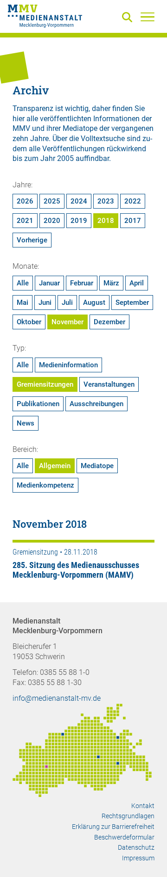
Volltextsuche (103, 138)
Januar (49, 283)
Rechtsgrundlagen (128, 816)
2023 (105, 201)
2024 (79, 201)
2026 (25, 201)
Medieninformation (68, 365)
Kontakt (142, 805)
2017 (132, 220)
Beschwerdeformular (124, 837)
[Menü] (147, 17)
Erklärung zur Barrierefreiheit (113, 826)
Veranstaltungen (109, 384)
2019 (79, 220)
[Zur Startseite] (45, 18)
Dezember (109, 322)
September (132, 302)
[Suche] (129, 18)
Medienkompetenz (45, 485)
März (111, 283)
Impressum (138, 858)
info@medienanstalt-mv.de (57, 698)
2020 (52, 220)
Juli (67, 302)
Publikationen (38, 404)
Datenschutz (136, 847)
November (67, 322)
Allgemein (55, 466)
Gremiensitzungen (45, 384)
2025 (52, 201)
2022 (132, 201)
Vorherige (32, 240)
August (94, 302)
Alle (23, 283)
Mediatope (97, 466)
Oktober (29, 322)
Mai (22, 302)
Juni (45, 302)
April (136, 283)
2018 (105, 220)
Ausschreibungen (96, 404)
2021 (25, 220)
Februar (81, 283)
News (25, 423)
